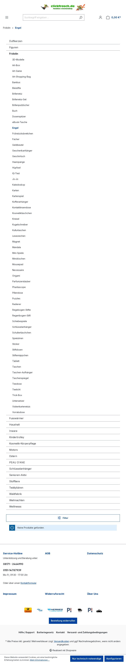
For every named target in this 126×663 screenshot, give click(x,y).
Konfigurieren (114, 658)
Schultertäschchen (21, 332)
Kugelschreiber (20, 224)
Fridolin (13, 53)
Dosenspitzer (19, 116)
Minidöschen (18, 258)
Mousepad (17, 264)
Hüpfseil (16, 167)
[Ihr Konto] (100, 17)
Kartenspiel (18, 196)
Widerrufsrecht (54, 593)
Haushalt (14, 424)
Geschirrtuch (18, 156)
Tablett (15, 361)
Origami (16, 275)
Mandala (16, 247)
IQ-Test (16, 173)
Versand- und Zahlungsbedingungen (87, 632)
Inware (13, 430)
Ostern (13, 456)
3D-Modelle (18, 59)
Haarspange (18, 162)
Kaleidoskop (18, 184)
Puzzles (16, 298)
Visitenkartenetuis (21, 406)
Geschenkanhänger (22, 150)
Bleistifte (16, 88)
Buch (14, 110)
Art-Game (17, 71)
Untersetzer (18, 401)
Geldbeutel (18, 145)
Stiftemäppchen (20, 355)
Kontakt (60, 632)
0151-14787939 (12, 570)
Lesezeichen (18, 236)
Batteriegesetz (45, 632)
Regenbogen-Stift (21, 315)
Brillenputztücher (20, 105)
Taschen (16, 366)
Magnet (16, 241)
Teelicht (16, 389)
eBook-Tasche (19, 122)
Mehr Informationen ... (39, 660)
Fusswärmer (16, 418)
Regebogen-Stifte (21, 310)
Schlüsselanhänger (22, 327)
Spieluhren (17, 338)
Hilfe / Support (26, 632)
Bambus (16, 82)
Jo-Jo (15, 179)
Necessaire (18, 270)
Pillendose (17, 292)
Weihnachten (16, 500)
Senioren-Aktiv (18, 475)
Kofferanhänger (20, 201)
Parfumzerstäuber (21, 281)
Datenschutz (95, 553)
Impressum (9, 593)
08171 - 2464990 (13, 564)
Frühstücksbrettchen (22, 133)
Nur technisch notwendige (86, 658)
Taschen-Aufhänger (22, 372)
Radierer (16, 304)
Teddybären (16, 487)
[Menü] (6, 17)
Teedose (17, 383)
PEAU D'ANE (17, 462)
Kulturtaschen (19, 230)
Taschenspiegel (20, 378)
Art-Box (16, 65)
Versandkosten (61, 641)
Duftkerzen (15, 41)
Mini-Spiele (18, 253)
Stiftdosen (17, 349)
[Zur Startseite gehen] (63, 7)
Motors (13, 449)
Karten (15, 190)
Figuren (13, 47)
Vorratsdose (18, 412)
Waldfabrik (15, 493)
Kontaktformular (28, 583)
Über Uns (92, 593)
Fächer (15, 139)
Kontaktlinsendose (21, 207)
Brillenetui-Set (19, 99)
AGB (47, 553)
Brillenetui (17, 93)
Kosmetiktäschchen (22, 213)
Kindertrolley (16, 437)
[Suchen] (80, 17)
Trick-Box (17, 395)
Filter (65, 518)
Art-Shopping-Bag (21, 76)
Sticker (15, 344)
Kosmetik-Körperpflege (22, 443)
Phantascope (19, 287)
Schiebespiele (19, 321)
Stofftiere (14, 481)
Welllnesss (15, 506)
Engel (15, 128)
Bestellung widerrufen (63, 620)
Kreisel (15, 219)
